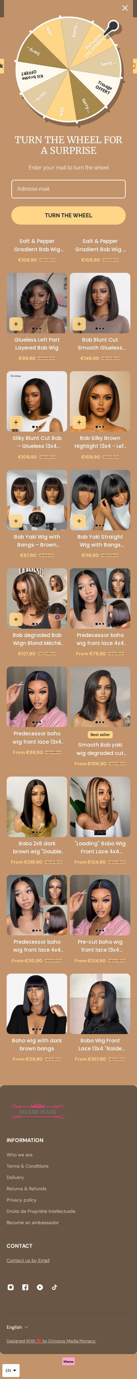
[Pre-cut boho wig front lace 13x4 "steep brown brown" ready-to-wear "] (100, 905)
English (14, 1327)
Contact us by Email (28, 1260)
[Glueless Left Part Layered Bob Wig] (37, 303)
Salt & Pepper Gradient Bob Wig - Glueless (100, 245)
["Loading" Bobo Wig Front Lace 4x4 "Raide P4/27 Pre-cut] (100, 807)
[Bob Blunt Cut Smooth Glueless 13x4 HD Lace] (100, 303)
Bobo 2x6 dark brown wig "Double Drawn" (37, 848)
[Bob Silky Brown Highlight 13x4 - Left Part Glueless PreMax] (100, 401)
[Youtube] (40, 1287)
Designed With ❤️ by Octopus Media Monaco (51, 1341)
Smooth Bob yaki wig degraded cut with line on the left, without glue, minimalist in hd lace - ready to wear (100, 749)
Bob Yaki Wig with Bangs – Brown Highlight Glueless (37, 541)
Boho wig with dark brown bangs (37, 1044)
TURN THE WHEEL (68, 215)
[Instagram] (10, 1287)
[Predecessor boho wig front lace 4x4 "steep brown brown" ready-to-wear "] (37, 905)
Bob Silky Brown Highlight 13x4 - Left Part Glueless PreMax (100, 442)
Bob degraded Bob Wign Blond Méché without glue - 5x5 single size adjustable (37, 639)
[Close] (125, 8)
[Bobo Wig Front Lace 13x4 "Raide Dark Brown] (100, 1004)
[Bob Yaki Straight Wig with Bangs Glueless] (100, 500)
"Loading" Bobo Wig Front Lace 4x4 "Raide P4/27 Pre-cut (100, 848)
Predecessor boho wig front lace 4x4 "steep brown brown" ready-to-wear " (37, 946)
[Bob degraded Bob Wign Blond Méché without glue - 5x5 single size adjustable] (37, 598)
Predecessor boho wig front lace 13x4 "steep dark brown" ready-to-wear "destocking (37, 738)
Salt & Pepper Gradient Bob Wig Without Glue (37, 245)
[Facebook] (25, 1287)
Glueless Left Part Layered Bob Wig (37, 343)
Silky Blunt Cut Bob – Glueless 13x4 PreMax (37, 442)
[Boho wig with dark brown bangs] (37, 1004)
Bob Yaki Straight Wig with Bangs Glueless (100, 541)
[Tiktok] (54, 1287)
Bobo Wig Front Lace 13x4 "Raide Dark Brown (100, 1045)
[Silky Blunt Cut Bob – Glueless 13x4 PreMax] (37, 401)
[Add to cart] (16, 324)
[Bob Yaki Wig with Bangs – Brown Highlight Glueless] (37, 500)
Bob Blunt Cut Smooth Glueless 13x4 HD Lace (100, 344)
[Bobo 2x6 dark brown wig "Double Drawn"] (37, 807)
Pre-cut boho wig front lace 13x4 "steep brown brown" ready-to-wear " (100, 946)
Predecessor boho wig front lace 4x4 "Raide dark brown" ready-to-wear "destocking (100, 639)
